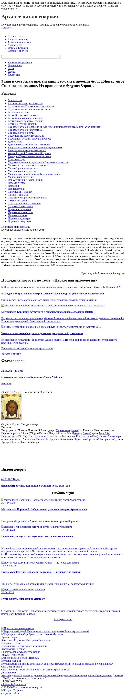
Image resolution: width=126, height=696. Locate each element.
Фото (11, 68)
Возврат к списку (11, 353)
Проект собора (9, 651)
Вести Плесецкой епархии (22, 123)
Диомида (77, 433)
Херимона (40, 436)
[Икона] (11, 418)
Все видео (7, 485)
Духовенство (15, 45)
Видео (11, 71)
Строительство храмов (20, 206)
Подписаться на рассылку (15, 226)
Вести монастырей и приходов (25, 118)
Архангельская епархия (29, 16)
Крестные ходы (16, 159)
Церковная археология (20, 212)
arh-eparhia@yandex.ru (13, 684)
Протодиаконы (103, 675)
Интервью (32, 640)
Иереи (91, 675)
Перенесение (63, 430)
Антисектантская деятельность (25, 103)
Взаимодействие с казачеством (25, 129)
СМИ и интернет (17, 200)
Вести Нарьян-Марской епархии (26, 121)
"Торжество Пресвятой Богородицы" (94, 439)
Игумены (24, 675)
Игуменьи (36, 675)
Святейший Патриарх (20, 191)
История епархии (11, 660)
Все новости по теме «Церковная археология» (27, 348)
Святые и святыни (18, 50)
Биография (7, 640)
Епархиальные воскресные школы (27, 150)
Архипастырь (15, 36)
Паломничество (17, 182)
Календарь (14, 74)
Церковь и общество (19, 221)
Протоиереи (80, 675)
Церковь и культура (19, 218)
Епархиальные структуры (15, 646)
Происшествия (16, 188)
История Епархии (18, 48)
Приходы (34, 657)
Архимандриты (10, 675)
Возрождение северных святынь (26, 135)
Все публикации (63, 619)
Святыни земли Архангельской (52, 669)
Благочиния (8, 657)
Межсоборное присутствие (23, 168)
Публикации (15, 65)
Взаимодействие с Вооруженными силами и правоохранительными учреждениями (54, 126)
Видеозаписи (45, 640)
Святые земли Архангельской (18, 669)
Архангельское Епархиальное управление (31, 106)
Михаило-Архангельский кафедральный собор (34, 174)
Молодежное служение (21, 177)
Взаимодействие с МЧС (21, 132)
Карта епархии (39, 646)
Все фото (6, 383)
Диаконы (118, 675)
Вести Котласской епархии (23, 115)
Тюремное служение (19, 209)
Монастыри (21, 657)
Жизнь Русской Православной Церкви (29, 153)
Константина (83, 436)
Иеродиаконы (65, 675)
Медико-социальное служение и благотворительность (38, 162)
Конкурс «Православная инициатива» (29, 156)
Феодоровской (54, 439)
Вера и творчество (18, 112)
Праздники (14, 185)
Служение (20, 640)
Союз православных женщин (24, 203)
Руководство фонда (29, 651)
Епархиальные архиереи (40, 663)
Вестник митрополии (20, 62)
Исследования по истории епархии (74, 663)
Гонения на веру (104, 663)
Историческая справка (13, 663)
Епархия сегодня (17, 39)
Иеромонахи (49, 675)
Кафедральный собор (13, 649)
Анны (25, 439)
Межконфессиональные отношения (28, 165)
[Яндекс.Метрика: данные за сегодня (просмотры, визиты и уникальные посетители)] (12, 690)
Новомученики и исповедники (25, 180)
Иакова (40, 439)
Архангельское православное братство (29, 109)
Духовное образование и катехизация (29, 144)
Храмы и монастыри (19, 42)
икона (75, 430)
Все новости (15, 100)
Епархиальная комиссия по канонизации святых (35, 147)
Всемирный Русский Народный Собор (29, 138)
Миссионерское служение (22, 171)
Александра (114, 436)
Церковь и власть (17, 215)
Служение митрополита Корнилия (27, 197)
